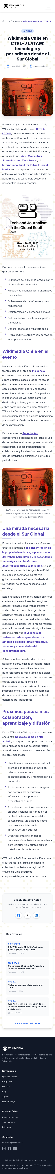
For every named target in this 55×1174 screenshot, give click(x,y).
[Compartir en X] (27, 915)
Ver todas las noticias (26, 1023)
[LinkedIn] (15, 1148)
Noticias (16, 21)
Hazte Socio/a (8, 1102)
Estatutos (6, 1127)
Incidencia (38, 370)
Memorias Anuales (10, 1117)
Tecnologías (30, 433)
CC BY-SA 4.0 (40, 1165)
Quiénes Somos (9, 1077)
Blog (4, 1092)
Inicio (7, 21)
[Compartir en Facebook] (18, 915)
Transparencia (8, 1122)
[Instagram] (4, 1148)
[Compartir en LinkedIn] (36, 915)
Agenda (5, 1097)
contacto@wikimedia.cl (12, 1142)
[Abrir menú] (48, 6)
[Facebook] (9, 1148)
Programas (7, 1081)
